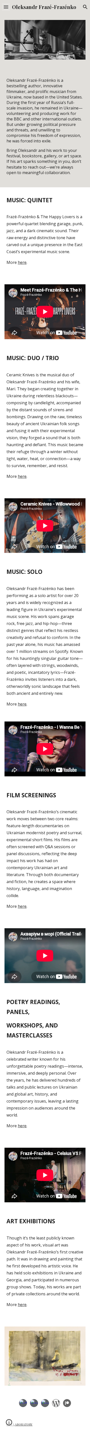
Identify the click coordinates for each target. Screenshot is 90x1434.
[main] (45, 126)
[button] (6, 7)
